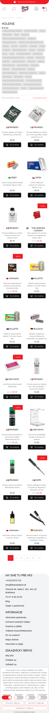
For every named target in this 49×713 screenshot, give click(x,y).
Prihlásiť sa (10, 660)
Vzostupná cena (39, 97)
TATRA (38, 177)
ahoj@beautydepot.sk (15, 585)
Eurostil (38, 530)
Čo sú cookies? (12, 635)
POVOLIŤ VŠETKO (13, 703)
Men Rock (13, 379)
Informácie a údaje (14, 644)
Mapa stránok (11, 639)
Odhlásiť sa (10, 664)
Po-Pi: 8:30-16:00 (13, 597)
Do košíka (14, 144)
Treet (14, 177)
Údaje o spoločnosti (14, 606)
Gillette (38, 278)
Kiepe (38, 480)
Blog (7, 601)
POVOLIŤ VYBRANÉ (36, 703)
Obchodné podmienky (15, 617)
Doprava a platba (13, 626)
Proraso (13, 127)
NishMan (14, 278)
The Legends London (38, 229)
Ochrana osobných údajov (17, 622)
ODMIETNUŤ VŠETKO (24, 708)
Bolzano (38, 328)
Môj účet (9, 655)
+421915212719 (13, 580)
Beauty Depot (7, 17)
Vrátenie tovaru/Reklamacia (18, 631)
